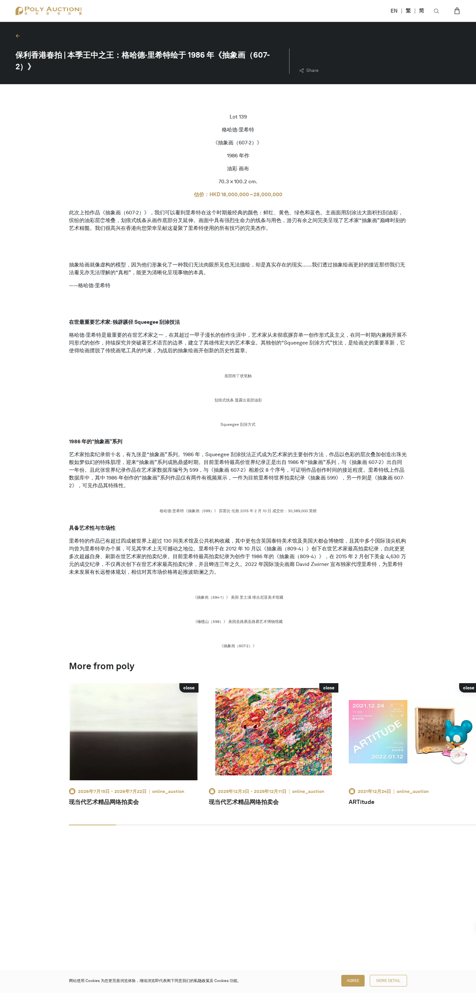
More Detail (388, 980)
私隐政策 (202, 980)
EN (394, 11)
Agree (353, 980)
